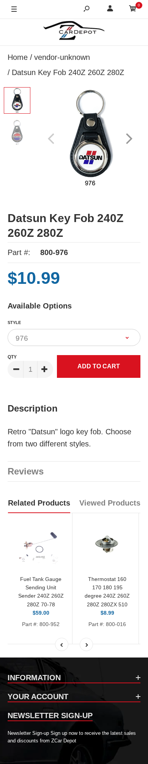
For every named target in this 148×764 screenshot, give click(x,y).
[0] (133, 10)
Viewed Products (109, 503)
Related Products (39, 503)
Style (14, 322)
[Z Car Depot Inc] (74, 32)
